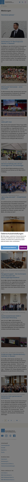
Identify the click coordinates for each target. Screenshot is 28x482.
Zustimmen (23, 247)
